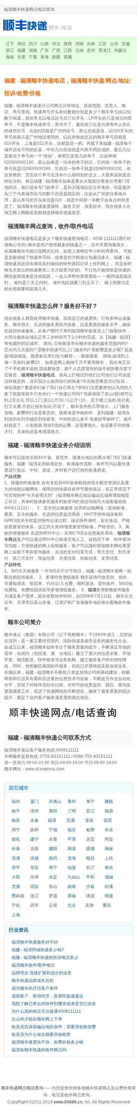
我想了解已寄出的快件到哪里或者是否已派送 (54, 1003)
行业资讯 (18, 930)
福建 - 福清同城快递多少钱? (38, 949)
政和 (34, 829)
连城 (34, 858)
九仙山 (73, 877)
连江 (34, 895)
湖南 (33, 50)
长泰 (16, 848)
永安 (90, 839)
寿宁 (53, 867)
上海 (16, 914)
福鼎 (109, 810)
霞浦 (90, 848)
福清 (52, 820)
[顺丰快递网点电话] (38, 25)
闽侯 (109, 848)
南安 (16, 820)
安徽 (126, 43)
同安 (109, 839)
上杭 (109, 858)
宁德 (53, 829)
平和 (90, 877)
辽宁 (10, 43)
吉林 (91, 43)
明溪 (109, 895)
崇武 (53, 858)
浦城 (109, 877)
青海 (44, 57)
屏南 (71, 895)
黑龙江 (104, 50)
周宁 (16, 829)
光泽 (34, 877)
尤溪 (16, 886)
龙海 (71, 858)
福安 (71, 829)
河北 (56, 43)
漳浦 (16, 858)
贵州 (91, 50)
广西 (56, 50)
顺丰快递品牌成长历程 (33, 980)
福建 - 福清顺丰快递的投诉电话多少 (45, 957)
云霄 (53, 905)
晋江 (90, 810)
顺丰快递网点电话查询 (22, 1088)
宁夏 (33, 57)
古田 (34, 848)
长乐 (109, 829)
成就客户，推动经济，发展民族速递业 (47, 996)
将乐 (109, 867)
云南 (79, 50)
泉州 (71, 801)
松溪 (109, 886)
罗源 (53, 895)
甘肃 (21, 57)
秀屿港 (18, 895)
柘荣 (90, 829)
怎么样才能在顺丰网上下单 (37, 1019)
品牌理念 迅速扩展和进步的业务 (42, 972)
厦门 (34, 801)
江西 (68, 50)
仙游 (71, 867)
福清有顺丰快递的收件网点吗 (39, 1049)
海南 (10, 57)
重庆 (107, 905)
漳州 (34, 810)
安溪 (70, 820)
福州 (16, 801)
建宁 (34, 839)
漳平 (16, 867)
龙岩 (89, 820)
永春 (34, 820)
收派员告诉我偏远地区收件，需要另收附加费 (54, 1026)
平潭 (71, 839)
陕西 (68, 43)
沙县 (90, 886)
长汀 (90, 867)
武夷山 (55, 801)
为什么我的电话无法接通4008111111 (46, 1011)
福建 (21, 50)
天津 (89, 905)
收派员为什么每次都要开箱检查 (41, 1034)
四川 (33, 43)
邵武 (108, 820)
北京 (71, 905)
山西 (44, 43)
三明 (71, 810)
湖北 (21, 43)
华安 (34, 867)
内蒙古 (120, 50)
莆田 (53, 810)
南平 (16, 810)
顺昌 (90, 858)
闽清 (71, 848)
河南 (79, 43)
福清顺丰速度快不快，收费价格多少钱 (47, 1042)
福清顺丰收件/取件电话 (33, 965)
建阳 (53, 848)
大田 (16, 877)
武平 (34, 905)
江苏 (102, 43)
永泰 (53, 839)
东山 (53, 886)
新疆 (56, 57)
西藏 (68, 57)
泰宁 (90, 801)
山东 (114, 43)
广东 (44, 50)
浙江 (10, 50)
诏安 (34, 886)
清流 (90, 895)
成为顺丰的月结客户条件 (35, 988)
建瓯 (109, 801)
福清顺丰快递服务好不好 (35, 942)
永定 (53, 877)
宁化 (16, 905)
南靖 (71, 886)
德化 (16, 839)
